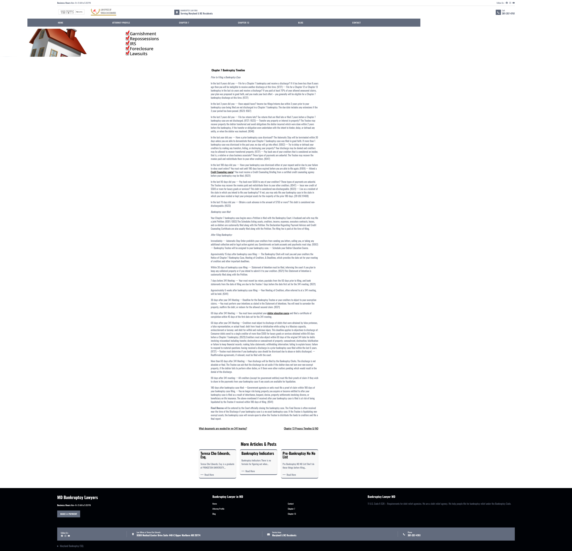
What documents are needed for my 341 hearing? (223, 428)
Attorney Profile (218, 508)
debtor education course (278, 313)
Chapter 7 (291, 508)
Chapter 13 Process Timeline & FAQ (301, 428)
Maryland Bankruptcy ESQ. (72, 546)
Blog (214, 513)
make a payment (68, 513)
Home (214, 503)
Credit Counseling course (222, 172)
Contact (291, 503)
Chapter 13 (292, 513)
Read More (210, 474)
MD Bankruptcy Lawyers (77, 497)
